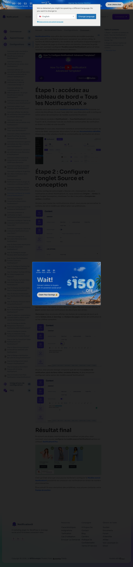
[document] (66, 283)
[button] (99, 264)
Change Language (86, 16)
